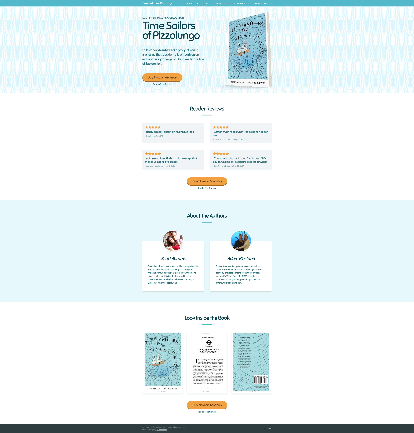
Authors (189, 3)
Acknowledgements (221, 3)
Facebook (268, 428)
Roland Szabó (162, 430)
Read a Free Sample (162, 84)
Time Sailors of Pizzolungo (157, 3)
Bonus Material (254, 3)
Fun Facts (206, 3)
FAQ (197, 3)
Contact (268, 3)
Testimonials (239, 3)
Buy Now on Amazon (162, 77)
